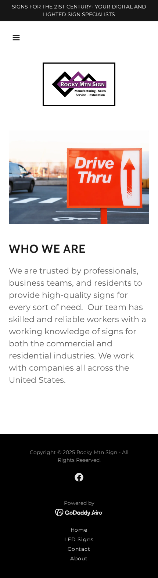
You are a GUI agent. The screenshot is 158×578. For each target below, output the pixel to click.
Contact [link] (79, 549)
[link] (79, 84)
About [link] (79, 558)
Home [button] (79, 530)
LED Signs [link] (79, 539)
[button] (16, 37)
